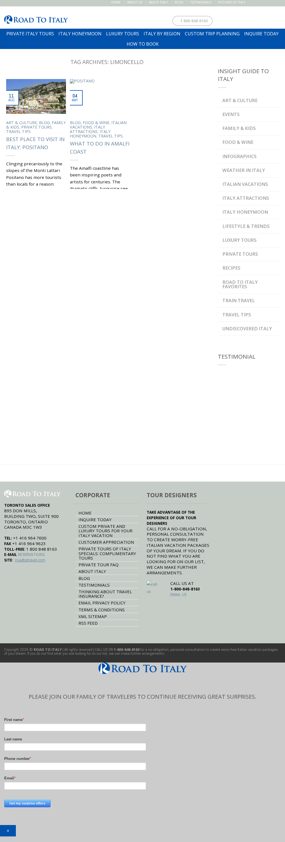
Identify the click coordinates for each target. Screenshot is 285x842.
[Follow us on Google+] (272, 2)
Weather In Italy (243, 170)
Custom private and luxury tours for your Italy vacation (105, 530)
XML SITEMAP (92, 616)
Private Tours (36, 127)
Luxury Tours (239, 240)
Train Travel (238, 300)
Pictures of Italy (232, 2)
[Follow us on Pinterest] (266, 2)
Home (116, 2)
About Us (134, 2)
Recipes (231, 268)
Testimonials (200, 2)
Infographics (239, 156)
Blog (179, 2)
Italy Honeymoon (90, 134)
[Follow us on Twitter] (260, 2)
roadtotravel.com (30, 560)
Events (231, 114)
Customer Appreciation (106, 542)
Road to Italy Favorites (240, 284)
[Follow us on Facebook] (254, 2)
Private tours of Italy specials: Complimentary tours (107, 553)
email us (178, 594)
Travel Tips (18, 131)
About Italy (158, 2)
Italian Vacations (245, 184)
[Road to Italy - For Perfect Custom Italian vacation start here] (36, 17)
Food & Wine (96, 122)
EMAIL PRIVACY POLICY (102, 602)
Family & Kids (239, 128)
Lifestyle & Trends (246, 226)
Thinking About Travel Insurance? (105, 594)
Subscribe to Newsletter (251, 19)
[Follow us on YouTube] (277, 2)
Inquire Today (95, 519)
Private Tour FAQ (98, 564)
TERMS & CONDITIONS (101, 609)
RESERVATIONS (31, 554)
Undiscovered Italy (247, 328)
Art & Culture (21, 122)
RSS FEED (88, 623)
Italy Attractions (87, 129)
